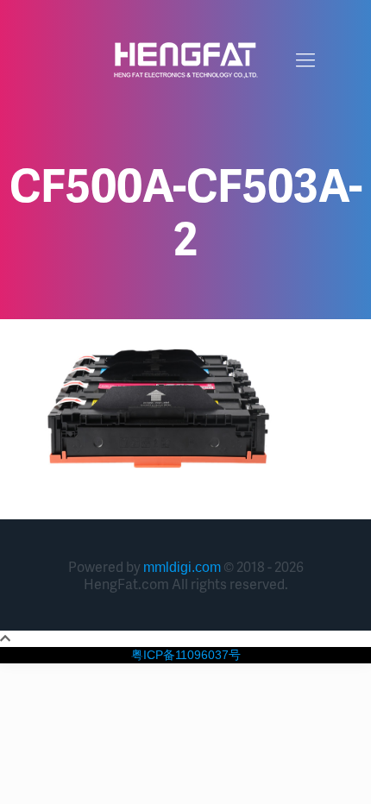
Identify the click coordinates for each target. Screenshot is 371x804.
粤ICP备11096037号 (186, 655)
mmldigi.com (182, 567)
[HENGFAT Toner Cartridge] (185, 60)
